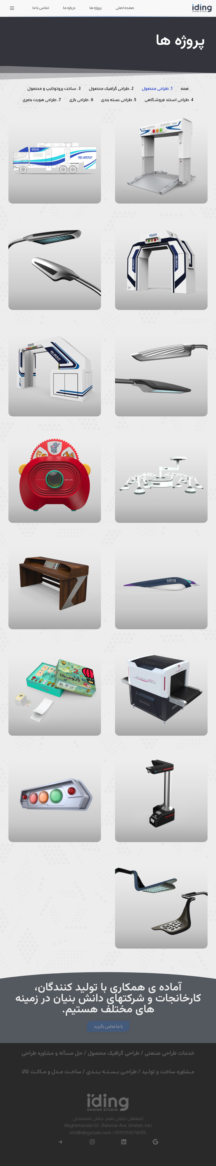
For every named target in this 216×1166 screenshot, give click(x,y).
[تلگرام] (60, 1141)
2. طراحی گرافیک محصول (111, 88)
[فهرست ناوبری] (12, 8)
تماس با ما (40, 8)
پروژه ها (95, 8)
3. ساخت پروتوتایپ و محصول (54, 88)
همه (185, 88)
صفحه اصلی (125, 8)
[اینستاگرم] (92, 1141)
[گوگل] (155, 1141)
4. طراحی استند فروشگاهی (169, 99)
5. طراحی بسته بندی (118, 99)
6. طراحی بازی (81, 99)
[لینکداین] (123, 1141)
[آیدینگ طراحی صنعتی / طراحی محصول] (202, 8)
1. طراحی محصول (157, 88)
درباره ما (69, 8)
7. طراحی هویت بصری (41, 99)
